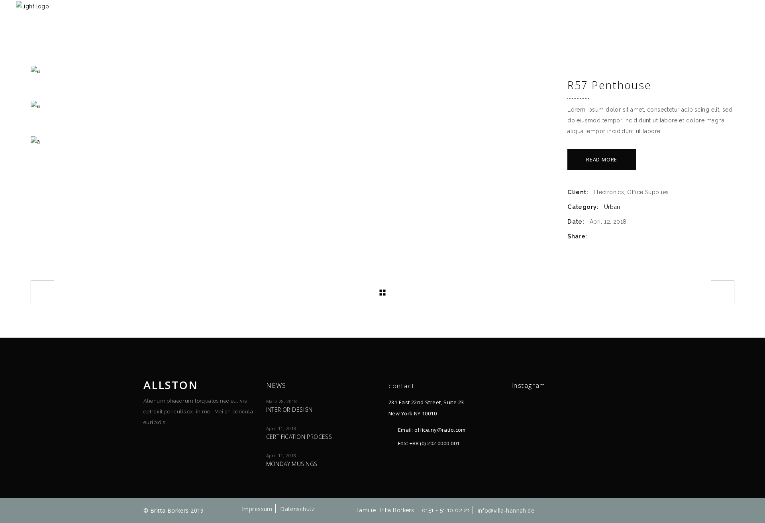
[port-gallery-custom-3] (293, 141)
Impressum (257, 509)
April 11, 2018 (281, 428)
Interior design (289, 409)
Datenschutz (297, 509)
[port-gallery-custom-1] (293, 71)
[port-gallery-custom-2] (293, 106)
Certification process (299, 436)
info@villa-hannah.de (506, 510)
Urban (612, 207)
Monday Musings (292, 464)
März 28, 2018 (281, 401)
